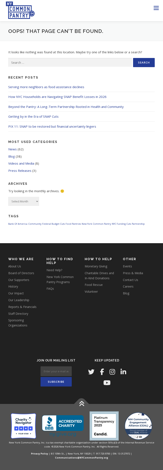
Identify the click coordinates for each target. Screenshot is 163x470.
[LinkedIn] (123, 371)
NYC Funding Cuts (121, 223)
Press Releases (19, 170)
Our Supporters (18, 280)
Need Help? (54, 270)
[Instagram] (112, 371)
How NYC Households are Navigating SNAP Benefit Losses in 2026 (57, 97)
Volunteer (91, 291)
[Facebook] (102, 371)
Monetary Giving (96, 266)
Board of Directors (21, 273)
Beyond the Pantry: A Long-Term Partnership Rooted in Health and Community (66, 106)
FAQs (50, 289)
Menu (156, 8)
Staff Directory (18, 314)
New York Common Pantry (96, 223)
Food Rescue (94, 285)
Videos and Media (21, 163)
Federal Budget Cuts (53, 223)
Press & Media (133, 273)
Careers (128, 286)
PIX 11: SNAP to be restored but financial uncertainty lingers (52, 126)
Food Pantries (73, 223)
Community (34, 223)
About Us (14, 266)
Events (127, 266)
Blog (11, 156)
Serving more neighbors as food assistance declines (46, 87)
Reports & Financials (22, 307)
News (12, 149)
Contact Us (130, 280)
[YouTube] (107, 382)
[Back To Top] (81, 404)
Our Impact (16, 293)
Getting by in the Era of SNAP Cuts (33, 116)
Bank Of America (17, 223)
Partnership (138, 223)
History (13, 286)
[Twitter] (91, 371)
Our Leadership (18, 300)
